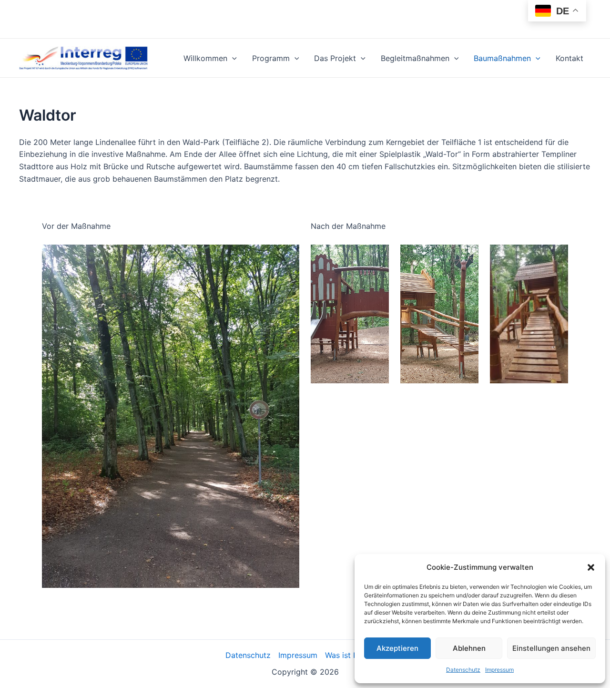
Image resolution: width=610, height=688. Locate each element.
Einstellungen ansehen (551, 648)
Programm (271, 58)
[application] (232, 58)
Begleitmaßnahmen (415, 58)
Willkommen (205, 58)
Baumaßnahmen (502, 58)
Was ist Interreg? (355, 655)
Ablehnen (469, 648)
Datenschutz (463, 669)
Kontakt (569, 58)
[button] (591, 567)
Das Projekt (335, 58)
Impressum (499, 669)
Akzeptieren (397, 648)
